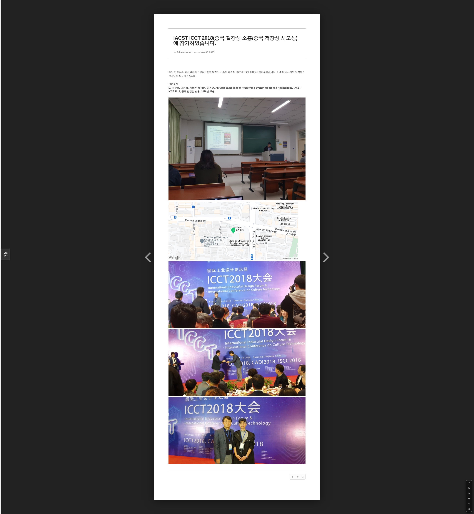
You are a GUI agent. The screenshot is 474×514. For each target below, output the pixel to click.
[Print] (469, 509)
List (5, 254)
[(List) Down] (469, 503)
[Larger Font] (469, 488)
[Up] (469, 498)
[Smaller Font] (469, 493)
